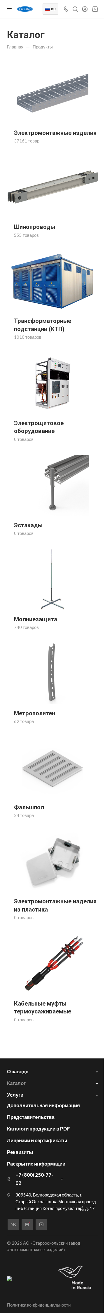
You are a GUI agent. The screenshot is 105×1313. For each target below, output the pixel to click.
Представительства (30, 1117)
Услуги (15, 1095)
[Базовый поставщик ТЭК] (9, 1278)
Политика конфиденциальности (39, 1304)
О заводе (17, 1071)
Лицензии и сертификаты (37, 1140)
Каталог (16, 1083)
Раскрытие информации (36, 1164)
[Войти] (85, 9)
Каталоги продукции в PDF (38, 1129)
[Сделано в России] (76, 1278)
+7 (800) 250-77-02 (34, 1179)
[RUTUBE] (27, 1224)
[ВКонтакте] (13, 1224)
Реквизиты (20, 1152)
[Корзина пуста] (95, 9)
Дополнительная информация (43, 1105)
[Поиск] (75, 9)
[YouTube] (41, 1224)
